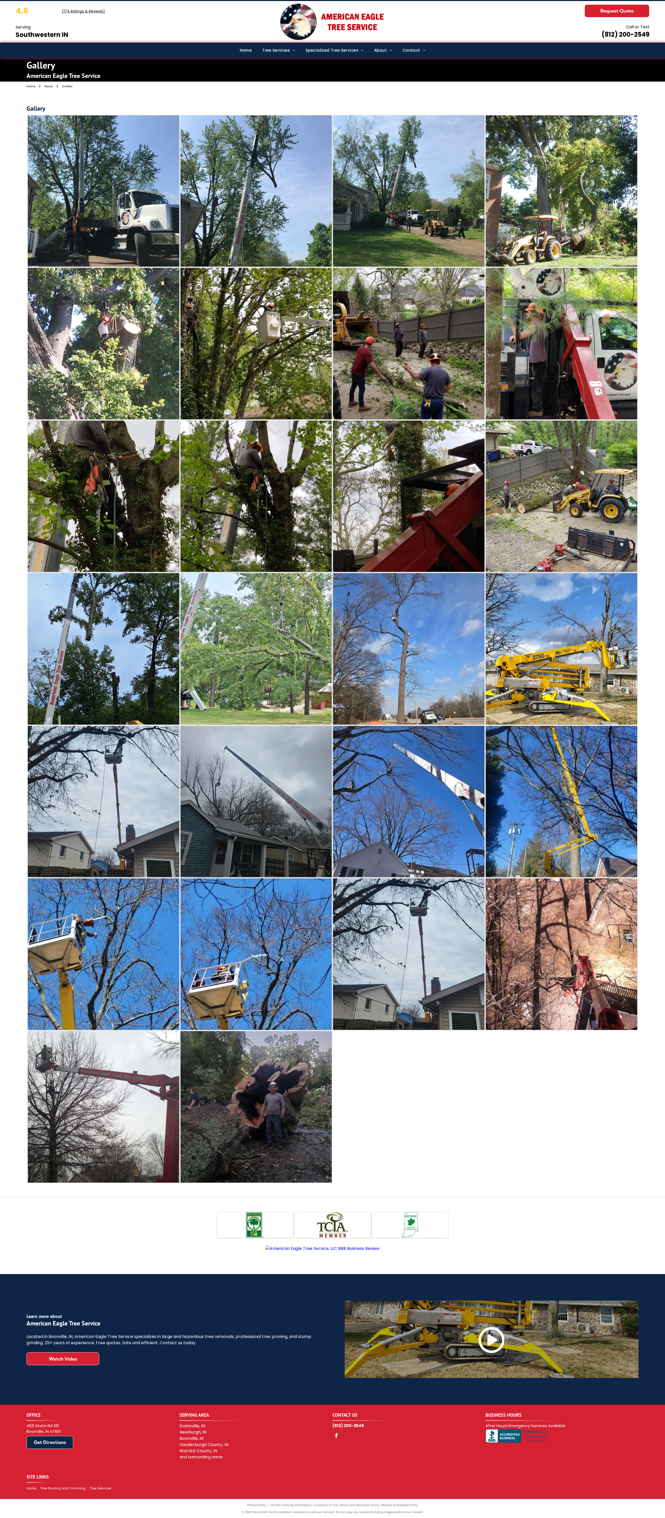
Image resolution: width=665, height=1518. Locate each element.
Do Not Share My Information (291, 1505)
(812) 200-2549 (625, 34)
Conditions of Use (325, 1505)
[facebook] (336, 1436)
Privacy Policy (256, 1505)
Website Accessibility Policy (399, 1505)
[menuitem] (246, 50)
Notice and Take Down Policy (359, 1505)
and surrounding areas (201, 1457)
